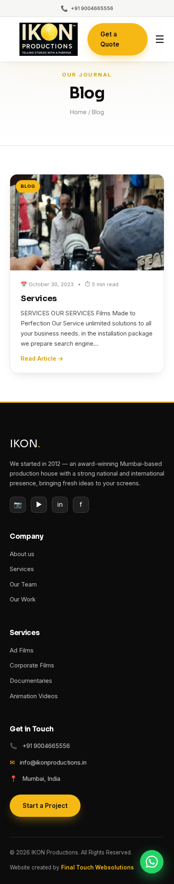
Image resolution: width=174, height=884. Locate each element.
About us (22, 554)
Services (39, 298)
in (60, 504)
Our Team (23, 584)
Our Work (23, 599)
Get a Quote (109, 39)
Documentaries (31, 680)
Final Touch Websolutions (97, 867)
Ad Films (22, 650)
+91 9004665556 (87, 8)
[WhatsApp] (151, 861)
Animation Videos (34, 696)
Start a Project (45, 806)
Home (78, 111)
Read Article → (42, 358)
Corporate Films (32, 665)
